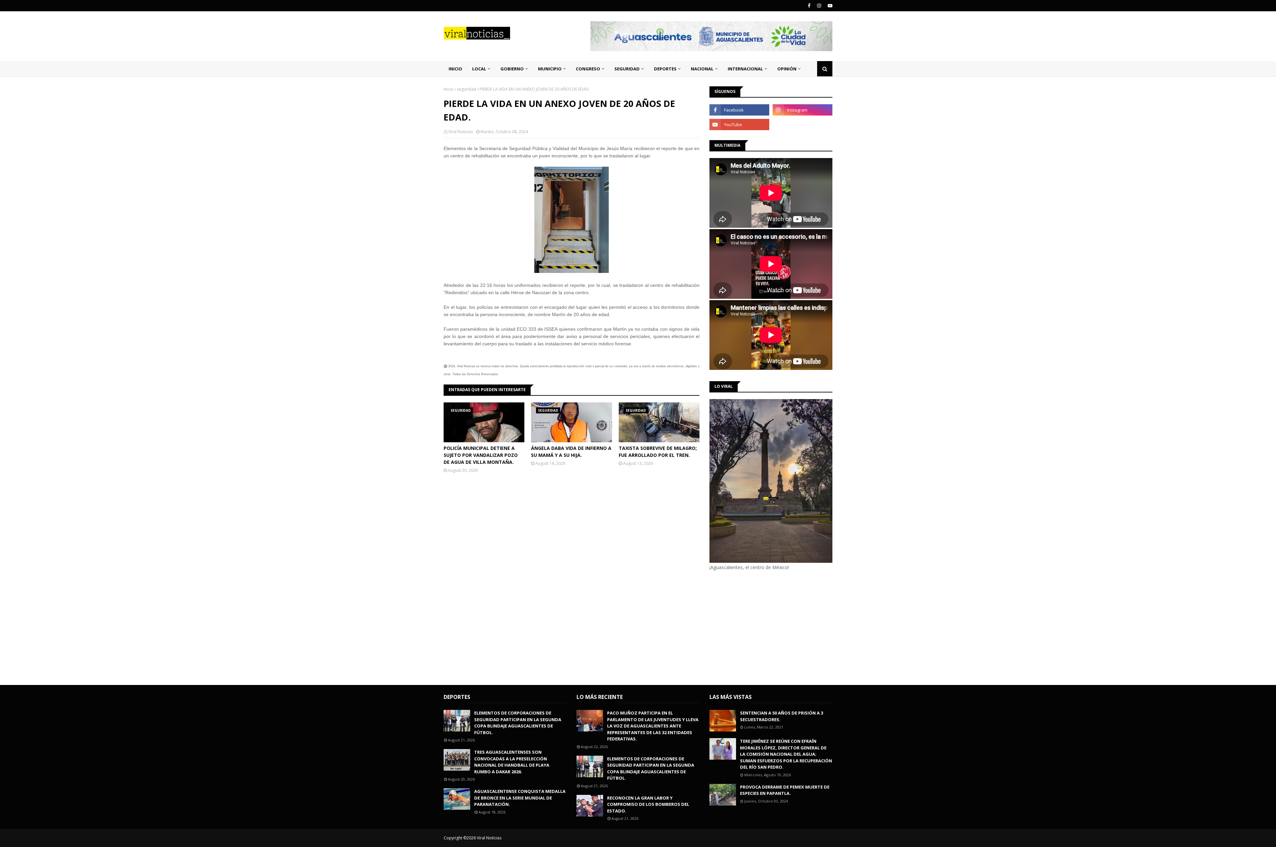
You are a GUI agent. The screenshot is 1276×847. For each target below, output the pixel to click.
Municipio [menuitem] (550, 69)
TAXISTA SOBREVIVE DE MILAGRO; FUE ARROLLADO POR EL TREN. (658, 451)
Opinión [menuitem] (787, 69)
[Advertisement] (765, 626)
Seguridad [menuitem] (627, 69)
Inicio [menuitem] (455, 69)
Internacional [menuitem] (745, 69)
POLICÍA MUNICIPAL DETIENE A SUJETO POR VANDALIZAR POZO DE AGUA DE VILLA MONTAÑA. (481, 455)
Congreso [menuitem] (588, 69)
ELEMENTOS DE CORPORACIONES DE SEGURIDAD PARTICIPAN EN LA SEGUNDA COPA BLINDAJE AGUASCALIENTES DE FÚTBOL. (517, 722)
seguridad (466, 89)
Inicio (449, 89)
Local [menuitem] (479, 69)
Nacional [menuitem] (702, 69)
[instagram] (819, 5)
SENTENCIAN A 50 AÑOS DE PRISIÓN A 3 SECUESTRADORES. (781, 716)
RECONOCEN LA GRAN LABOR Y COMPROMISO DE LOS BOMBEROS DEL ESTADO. (648, 804)
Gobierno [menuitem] (512, 69)
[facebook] (809, 5)
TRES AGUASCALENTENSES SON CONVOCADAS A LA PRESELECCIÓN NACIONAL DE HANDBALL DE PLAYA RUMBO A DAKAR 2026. (511, 762)
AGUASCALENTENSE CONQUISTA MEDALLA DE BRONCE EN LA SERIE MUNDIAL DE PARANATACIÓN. (520, 797)
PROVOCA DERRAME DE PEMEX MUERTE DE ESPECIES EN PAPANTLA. (784, 790)
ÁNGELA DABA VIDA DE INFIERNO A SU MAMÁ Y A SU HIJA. (571, 451)
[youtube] (829, 5)
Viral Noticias (460, 131)
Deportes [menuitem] (665, 69)
